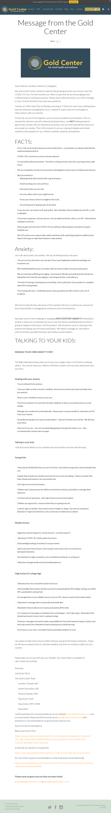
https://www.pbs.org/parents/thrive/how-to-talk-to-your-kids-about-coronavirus (52, 752)
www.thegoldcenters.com (78, 714)
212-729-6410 (12, 804)
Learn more (73, 2)
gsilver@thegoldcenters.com (28, 781)
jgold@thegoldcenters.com (69, 717)
